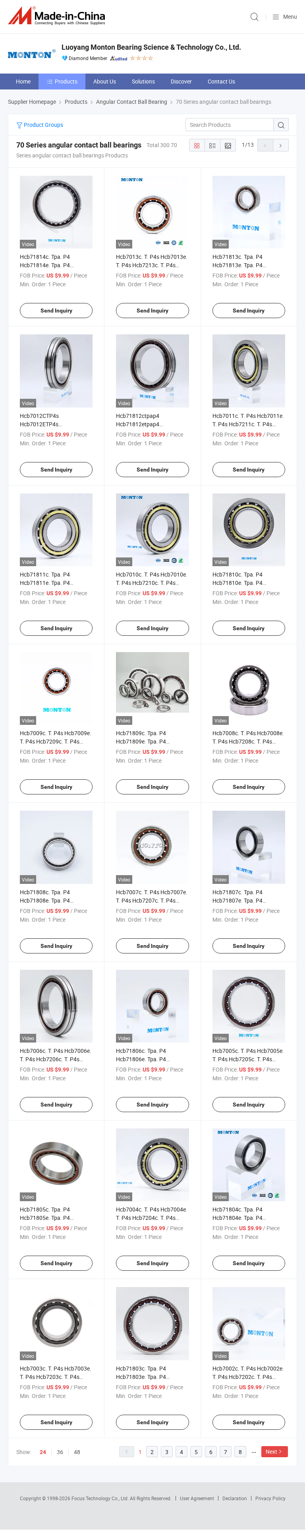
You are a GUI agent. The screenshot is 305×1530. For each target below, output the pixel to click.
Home (23, 81)
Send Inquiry (56, 310)
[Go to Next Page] (280, 145)
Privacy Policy (270, 1498)
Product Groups (43, 124)
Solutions (143, 81)
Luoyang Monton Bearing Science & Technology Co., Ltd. (151, 47)
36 (60, 1452)
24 (43, 1452)
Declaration (234, 1498)
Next (271, 1451)
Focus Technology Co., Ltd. (100, 1498)
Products (66, 81)
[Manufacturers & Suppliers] (58, 15)
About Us (104, 81)
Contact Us (221, 81)
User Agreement (197, 1498)
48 (77, 1452)
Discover (181, 81)
